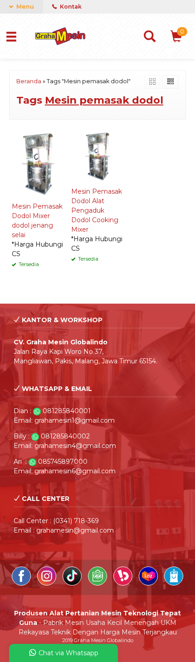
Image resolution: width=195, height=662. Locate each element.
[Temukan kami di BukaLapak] (123, 583)
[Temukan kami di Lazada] (149, 583)
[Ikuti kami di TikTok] (73, 583)
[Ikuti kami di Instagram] (47, 583)
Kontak (70, 6)
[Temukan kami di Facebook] (22, 583)
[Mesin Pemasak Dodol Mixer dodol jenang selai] (38, 163)
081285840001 (67, 411)
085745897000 (63, 461)
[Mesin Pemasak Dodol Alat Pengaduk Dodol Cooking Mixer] (97, 156)
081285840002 (65, 436)
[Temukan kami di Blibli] (173, 583)
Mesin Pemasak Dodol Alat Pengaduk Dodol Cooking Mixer (96, 210)
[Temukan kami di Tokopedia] (98, 583)
